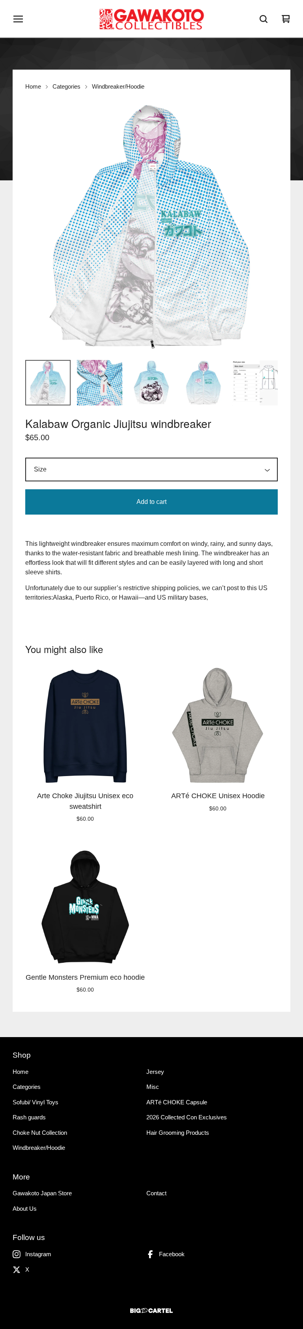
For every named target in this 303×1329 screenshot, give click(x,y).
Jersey (155, 1071)
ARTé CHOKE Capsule (176, 1102)
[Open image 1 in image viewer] (151, 227)
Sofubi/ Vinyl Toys (35, 1102)
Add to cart (151, 501)
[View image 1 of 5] (48, 382)
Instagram (38, 1254)
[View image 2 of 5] (99, 382)
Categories (66, 86)
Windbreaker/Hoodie (118, 86)
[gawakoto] (151, 19)
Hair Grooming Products (177, 1132)
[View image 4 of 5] (203, 382)
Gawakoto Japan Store (42, 1193)
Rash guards (29, 1117)
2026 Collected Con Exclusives (186, 1117)
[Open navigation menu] (18, 19)
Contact (156, 1193)
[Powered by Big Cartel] (151, 1310)
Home (33, 86)
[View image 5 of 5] (255, 382)
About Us (25, 1208)
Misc (152, 1086)
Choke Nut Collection (40, 1132)
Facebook (172, 1254)
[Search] (263, 19)
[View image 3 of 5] (151, 382)
